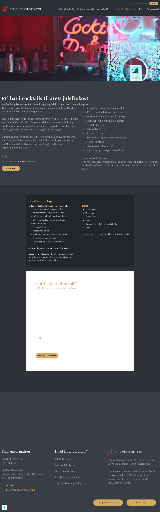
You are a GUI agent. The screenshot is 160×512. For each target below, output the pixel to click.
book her (10, 168)
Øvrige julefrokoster (86, 9)
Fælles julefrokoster (66, 9)
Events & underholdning (126, 9)
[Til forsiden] (22, 9)
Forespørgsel (153, 9)
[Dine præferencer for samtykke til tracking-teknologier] (4, 507)
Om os (142, 9)
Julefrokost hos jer (105, 9)
